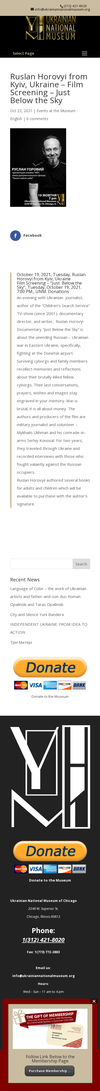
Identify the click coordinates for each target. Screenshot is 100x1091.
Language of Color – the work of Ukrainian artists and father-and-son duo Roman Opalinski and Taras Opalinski (48, 596)
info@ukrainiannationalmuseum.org (43, 976)
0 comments (37, 118)
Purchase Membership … (49, 1071)
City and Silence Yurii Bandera (37, 614)
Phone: (43, 930)
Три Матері (21, 642)
